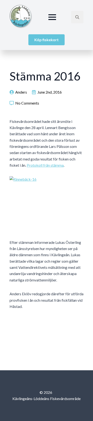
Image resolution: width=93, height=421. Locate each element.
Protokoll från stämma (45, 165)
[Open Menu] (52, 17)
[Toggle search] (77, 17)
